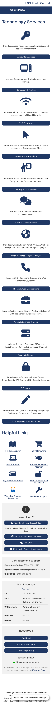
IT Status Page (38, 670)
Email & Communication (26, 222)
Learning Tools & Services (26, 189)
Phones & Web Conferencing (26, 289)
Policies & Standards (26, 644)
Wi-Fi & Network (26, 123)
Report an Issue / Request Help (27, 523)
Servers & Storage (26, 355)
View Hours (26, 589)
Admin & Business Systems (26, 322)
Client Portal (18, 10)
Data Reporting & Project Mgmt (26, 421)
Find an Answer (13, 450)
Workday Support (39, 496)
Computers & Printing (26, 90)
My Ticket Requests (13, 480)
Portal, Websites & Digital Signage (26, 255)
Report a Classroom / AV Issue (27, 536)
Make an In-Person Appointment (27, 549)
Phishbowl (26, 638)
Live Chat (27, 542)
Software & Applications (26, 156)
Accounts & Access (26, 57)
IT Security (26, 388)
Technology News (26, 650)
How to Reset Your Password (39, 481)
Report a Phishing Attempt (39, 465)
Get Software (13, 464)
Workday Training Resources (13, 497)
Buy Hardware (39, 450)
